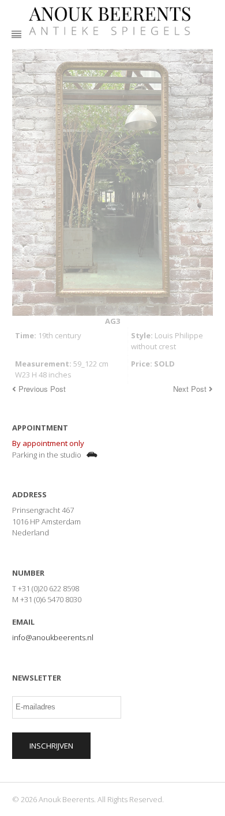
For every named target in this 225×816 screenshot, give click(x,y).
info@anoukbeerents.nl (52, 637)
